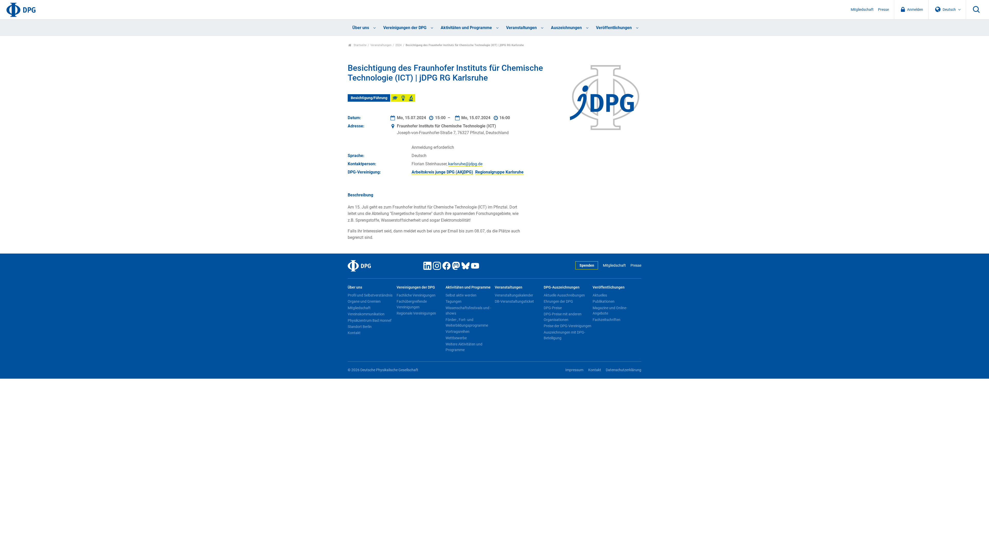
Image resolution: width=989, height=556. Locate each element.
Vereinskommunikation (366, 314)
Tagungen (454, 301)
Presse (883, 9)
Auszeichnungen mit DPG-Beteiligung (564, 335)
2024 (398, 45)
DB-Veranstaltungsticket (514, 301)
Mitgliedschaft (862, 9)
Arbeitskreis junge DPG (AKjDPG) (442, 172)
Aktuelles (600, 295)
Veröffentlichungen (614, 27)
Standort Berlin (360, 327)
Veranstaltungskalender (514, 295)
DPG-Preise (553, 308)
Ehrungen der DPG (558, 301)
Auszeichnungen (566, 27)
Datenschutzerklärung (623, 370)
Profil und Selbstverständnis (370, 295)
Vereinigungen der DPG (405, 27)
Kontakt (354, 333)
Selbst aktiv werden (461, 295)
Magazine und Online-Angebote (610, 311)
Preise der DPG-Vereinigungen (567, 326)
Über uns (360, 27)
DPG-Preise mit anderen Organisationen (563, 317)
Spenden (586, 265)
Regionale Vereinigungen (416, 313)
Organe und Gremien (364, 301)
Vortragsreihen (458, 331)
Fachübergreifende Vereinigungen (412, 304)
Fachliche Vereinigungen (416, 295)
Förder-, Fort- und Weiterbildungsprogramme (467, 322)
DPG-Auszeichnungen (561, 287)
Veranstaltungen (521, 27)
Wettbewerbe (456, 338)
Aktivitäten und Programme (466, 27)
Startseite (359, 45)
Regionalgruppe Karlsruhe (499, 172)
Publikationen (604, 301)
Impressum (574, 370)
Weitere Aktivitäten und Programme (464, 347)
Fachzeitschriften (606, 320)
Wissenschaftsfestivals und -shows (468, 311)
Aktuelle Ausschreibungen (564, 295)
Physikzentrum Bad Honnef (369, 320)
